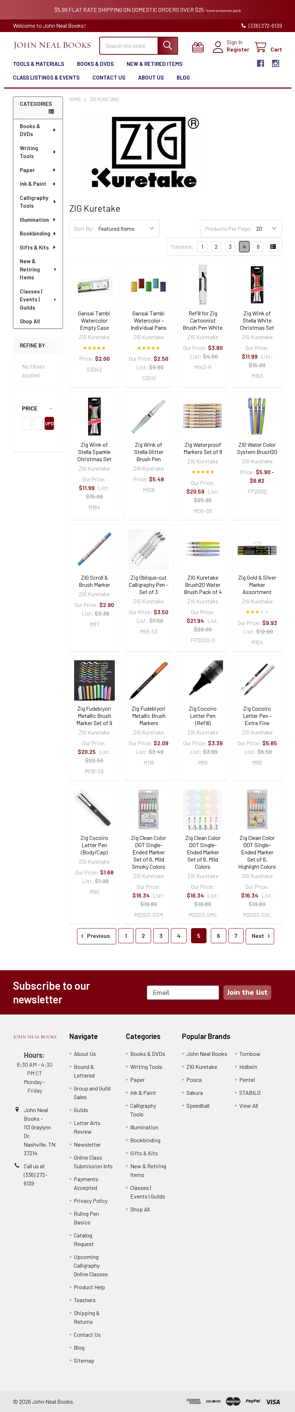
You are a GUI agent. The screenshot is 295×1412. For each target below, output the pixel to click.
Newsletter (87, 1144)
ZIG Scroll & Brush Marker (94, 581)
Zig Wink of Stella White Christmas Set (257, 320)
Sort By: (84, 228)
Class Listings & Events (46, 77)
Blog (183, 77)
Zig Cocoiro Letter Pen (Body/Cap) (94, 844)
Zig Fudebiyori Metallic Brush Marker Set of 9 (94, 715)
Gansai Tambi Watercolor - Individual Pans (149, 320)
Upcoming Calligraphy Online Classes (91, 1265)
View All (248, 1105)
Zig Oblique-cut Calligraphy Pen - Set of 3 (148, 584)
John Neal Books (206, 1053)
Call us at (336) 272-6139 (35, 1175)
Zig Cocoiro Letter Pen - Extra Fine (257, 715)
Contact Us (108, 77)
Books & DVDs (95, 63)
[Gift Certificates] (199, 47)
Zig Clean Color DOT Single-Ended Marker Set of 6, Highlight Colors (257, 852)
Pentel (247, 1079)
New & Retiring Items (30, 269)
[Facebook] (260, 63)
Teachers (85, 1299)
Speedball (197, 1105)
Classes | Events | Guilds (31, 299)
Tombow (249, 1053)
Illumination (34, 219)
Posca (194, 1079)
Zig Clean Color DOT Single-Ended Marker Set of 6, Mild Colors (203, 852)
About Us (151, 77)
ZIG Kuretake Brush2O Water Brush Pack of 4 (203, 584)
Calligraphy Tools (34, 201)
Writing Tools (29, 152)
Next (258, 935)
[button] (38, 408)
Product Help (89, 1286)
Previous (98, 935)
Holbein (248, 1066)
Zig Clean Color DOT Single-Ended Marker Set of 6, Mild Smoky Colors (148, 852)
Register (238, 49)
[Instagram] (275, 63)
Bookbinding (35, 233)
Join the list (247, 992)
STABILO (249, 1092)
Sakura (194, 1092)
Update (49, 423)
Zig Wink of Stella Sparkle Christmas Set (94, 451)
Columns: (182, 246)
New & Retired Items (154, 63)
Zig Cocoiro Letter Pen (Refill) (203, 715)
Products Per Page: (228, 228)
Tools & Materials (38, 63)
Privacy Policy (91, 1200)
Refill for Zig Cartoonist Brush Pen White (203, 320)
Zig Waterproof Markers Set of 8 (202, 448)
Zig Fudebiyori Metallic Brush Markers (148, 715)
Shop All (30, 321)
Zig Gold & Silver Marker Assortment (257, 584)
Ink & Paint (33, 183)
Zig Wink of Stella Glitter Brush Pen (148, 451)
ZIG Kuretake (201, 1066)
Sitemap (84, 1360)
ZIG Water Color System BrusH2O (257, 448)
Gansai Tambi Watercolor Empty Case (94, 320)
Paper (27, 170)
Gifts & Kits (34, 247)
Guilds (81, 1109)
